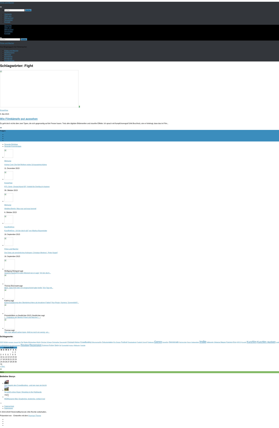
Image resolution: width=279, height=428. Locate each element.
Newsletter (8, 20)
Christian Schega (46, 342)
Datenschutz (9, 406)
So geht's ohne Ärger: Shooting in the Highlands (23, 392)
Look (277, 342)
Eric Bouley (117, 342)
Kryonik (243, 342)
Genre (158, 341)
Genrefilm (165, 342)
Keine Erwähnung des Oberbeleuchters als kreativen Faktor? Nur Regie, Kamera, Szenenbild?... (41, 303)
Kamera (229, 342)
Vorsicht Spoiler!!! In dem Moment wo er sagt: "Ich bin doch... (27, 273)
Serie (56, 345)
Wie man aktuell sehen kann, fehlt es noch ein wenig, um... (26, 332)
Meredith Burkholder (14, 345)
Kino (234, 342)
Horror (189, 342)
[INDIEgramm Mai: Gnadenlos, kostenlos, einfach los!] (6, 397)
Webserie (77, 345)
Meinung (7, 54)
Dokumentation (107, 342)
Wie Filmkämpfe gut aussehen (19, 118)
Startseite (8, 14)
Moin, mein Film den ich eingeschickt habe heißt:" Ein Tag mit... (28, 288)
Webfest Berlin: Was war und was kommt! (20, 209)
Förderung (150, 342)
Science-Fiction (48, 345)
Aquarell (16, 342)
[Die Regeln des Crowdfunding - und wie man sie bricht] (6, 383)
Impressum (8, 408)
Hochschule (183, 342)
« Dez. (2, 366)
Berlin (38, 342)
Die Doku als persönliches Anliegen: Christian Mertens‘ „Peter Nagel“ (31, 253)
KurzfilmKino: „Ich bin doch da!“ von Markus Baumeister (25, 231)
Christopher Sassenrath (59, 342)
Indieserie (210, 342)
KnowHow (8, 56)
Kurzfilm (252, 341)
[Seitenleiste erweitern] (1, 127)
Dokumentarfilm (97, 342)
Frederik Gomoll (142, 342)
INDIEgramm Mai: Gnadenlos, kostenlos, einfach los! (24, 399)
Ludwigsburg (4, 345)
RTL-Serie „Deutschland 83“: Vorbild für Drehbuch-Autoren (27, 187)
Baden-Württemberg (30, 342)
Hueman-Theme (34, 416)
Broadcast (8, 58)
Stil (60, 345)
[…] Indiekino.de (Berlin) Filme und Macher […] (22, 317)
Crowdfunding (85, 342)
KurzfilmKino (9, 60)
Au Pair (21, 342)
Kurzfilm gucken (266, 341)
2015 (1, 342)
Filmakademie (132, 342)
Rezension (35, 345)
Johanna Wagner (220, 342)
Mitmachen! (8, 18)
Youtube (82, 345)
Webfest (71, 345)
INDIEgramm (9, 53)
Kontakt (7, 22)
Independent (195, 342)
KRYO (239, 342)
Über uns (7, 16)
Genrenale (174, 342)
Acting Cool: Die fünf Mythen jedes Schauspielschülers (25, 165)
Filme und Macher (7, 3)
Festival (124, 342)
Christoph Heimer (73, 342)
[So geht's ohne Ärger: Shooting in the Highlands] (6, 390)
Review (25, 345)
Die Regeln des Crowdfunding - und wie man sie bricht (25, 385)
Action (5, 342)
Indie (202, 341)
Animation (11, 342)
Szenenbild (65, 345)
